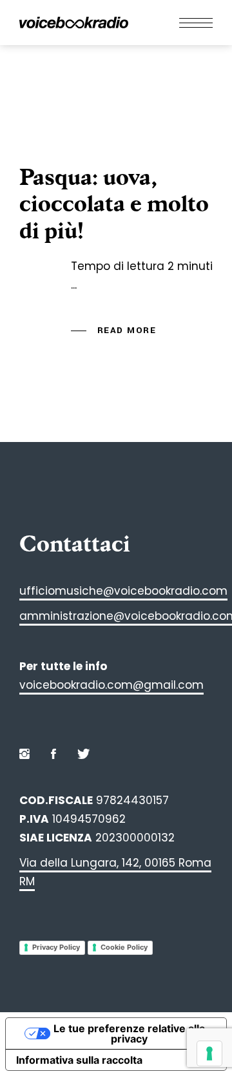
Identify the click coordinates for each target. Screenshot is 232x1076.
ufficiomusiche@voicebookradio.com (123, 591)
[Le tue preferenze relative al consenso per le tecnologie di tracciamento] (209, 1053)
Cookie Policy (124, 947)
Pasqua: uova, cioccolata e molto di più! (114, 204)
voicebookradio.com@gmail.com (111, 685)
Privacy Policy (56, 947)
